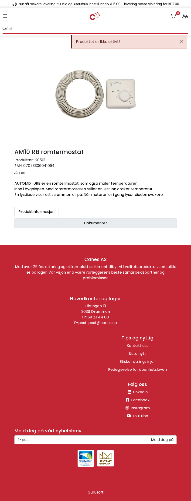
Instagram (140, 408)
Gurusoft (96, 492)
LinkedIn (140, 392)
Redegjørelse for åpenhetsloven (137, 369)
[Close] (181, 41)
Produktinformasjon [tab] (36, 211)
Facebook (140, 400)
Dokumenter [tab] (95, 223)
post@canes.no (102, 322)
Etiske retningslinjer (137, 361)
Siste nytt (137, 353)
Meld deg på (162, 439)
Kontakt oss (137, 345)
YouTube (139, 416)
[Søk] (4, 29)
